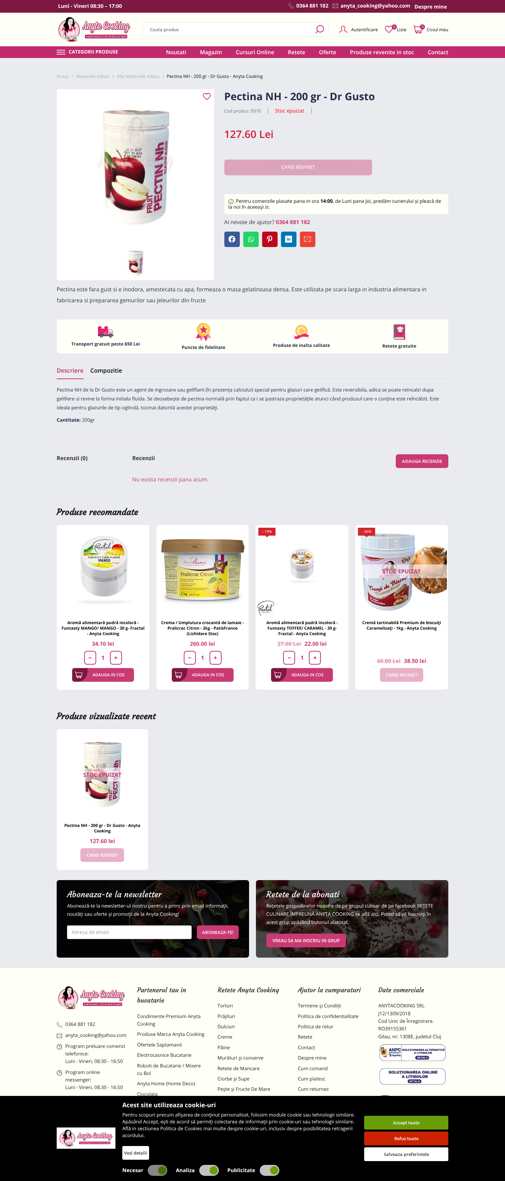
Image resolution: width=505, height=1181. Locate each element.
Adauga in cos (108, 675)
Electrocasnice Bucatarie (164, 1055)
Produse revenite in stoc (382, 52)
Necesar (132, 1170)
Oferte (327, 52)
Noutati (176, 52)
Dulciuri (226, 1027)
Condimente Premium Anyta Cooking (169, 1020)
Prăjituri (226, 1016)
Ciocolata (147, 1094)
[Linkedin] (288, 239)
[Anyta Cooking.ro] (86, 1138)
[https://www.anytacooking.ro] (94, 29)
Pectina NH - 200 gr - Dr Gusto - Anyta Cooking (102, 828)
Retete (296, 52)
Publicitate (241, 1170)
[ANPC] (413, 1054)
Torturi (225, 1006)
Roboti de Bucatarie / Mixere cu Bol (169, 1070)
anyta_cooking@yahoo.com (95, 1035)
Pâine (223, 1047)
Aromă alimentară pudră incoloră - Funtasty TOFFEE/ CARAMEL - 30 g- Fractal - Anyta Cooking (302, 628)
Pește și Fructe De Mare (243, 1089)
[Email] (307, 239)
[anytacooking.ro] (92, 997)
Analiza (185, 1170)
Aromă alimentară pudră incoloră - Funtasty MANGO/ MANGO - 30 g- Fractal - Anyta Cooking (102, 628)
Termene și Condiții (319, 1006)
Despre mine (312, 1058)
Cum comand (313, 1068)
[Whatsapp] (251, 239)
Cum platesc (311, 1079)
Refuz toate (406, 1138)
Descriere (70, 370)
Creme (224, 1037)
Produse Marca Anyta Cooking (170, 1034)
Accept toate (406, 1123)
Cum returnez (313, 1089)
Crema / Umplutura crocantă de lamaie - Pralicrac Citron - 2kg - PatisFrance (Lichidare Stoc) (202, 628)
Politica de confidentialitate (328, 1016)
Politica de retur (315, 1027)
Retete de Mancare (238, 1068)
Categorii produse (93, 52)
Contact (438, 52)
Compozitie (106, 370)
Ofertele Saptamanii (159, 1045)
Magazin (211, 52)
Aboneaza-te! (218, 932)
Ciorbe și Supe (233, 1079)
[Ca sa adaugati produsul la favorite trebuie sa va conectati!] (207, 97)
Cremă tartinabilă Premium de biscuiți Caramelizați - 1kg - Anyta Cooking (401, 625)
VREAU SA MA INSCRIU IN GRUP (306, 940)
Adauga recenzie (422, 461)
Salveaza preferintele (406, 1154)
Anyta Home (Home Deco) (166, 1083)
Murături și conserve (240, 1058)
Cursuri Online (255, 52)
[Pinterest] (270, 239)
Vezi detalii (135, 1153)
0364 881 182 (293, 222)
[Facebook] (232, 239)
